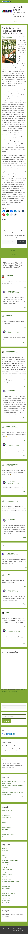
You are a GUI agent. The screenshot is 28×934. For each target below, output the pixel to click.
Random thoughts (6, 827)
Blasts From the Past (7, 810)
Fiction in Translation (7, 813)
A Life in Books (18, 8)
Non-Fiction (4, 822)
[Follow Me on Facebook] (4, 1)
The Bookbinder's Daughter (8, 893)
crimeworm (9, 500)
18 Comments (8, 37)
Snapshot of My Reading (8, 834)
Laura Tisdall (5, 876)
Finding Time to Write (7, 869)
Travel (3, 836)
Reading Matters (6, 886)
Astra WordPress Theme (19, 930)
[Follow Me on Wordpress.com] (10, 1)
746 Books (4, 848)
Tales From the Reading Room (9, 891)
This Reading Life (6, 895)
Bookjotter (4, 857)
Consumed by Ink (6, 864)
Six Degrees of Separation (8, 832)
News (3, 820)
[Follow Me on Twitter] (6, 1)
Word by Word (5, 902)
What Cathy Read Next (7, 898)
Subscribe (21, 241)
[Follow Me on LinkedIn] (8, 1)
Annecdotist (9, 275)
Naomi (7, 612)
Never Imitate (5, 883)
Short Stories (5, 829)
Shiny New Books (6, 888)
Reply (25, 287)
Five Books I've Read (7, 817)
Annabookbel (5, 850)
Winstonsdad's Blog (6, 900)
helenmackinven (10, 351)
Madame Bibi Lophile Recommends (10, 881)
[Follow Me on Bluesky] (2, 1)
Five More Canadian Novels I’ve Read (11, 790)
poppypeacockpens (11, 426)
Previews (4, 824)
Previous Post (13, 250)
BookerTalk (4, 853)
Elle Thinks (4, 867)
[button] (25, 2)
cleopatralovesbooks (12, 464)
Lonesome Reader (6, 879)
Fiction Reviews (16, 36)
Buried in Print (5, 862)
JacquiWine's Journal (7, 874)
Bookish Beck (5, 855)
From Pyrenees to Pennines (8, 872)
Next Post (14, 254)
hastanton (9, 315)
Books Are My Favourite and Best (10, 860)
